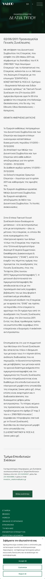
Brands (6, 514)
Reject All (22, 574)
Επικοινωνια (8, 525)
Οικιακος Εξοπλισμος (12, 521)
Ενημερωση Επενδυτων (13, 532)
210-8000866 (9, 477)
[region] (22, 558)
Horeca (6, 517)
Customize (22, 567)
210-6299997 (23, 474)
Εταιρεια (6, 510)
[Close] (42, 538)
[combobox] (30, 4)
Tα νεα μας (7, 528)
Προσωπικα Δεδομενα (12, 535)
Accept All (23, 561)
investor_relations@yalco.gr (15, 479)
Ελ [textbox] (28, 4)
